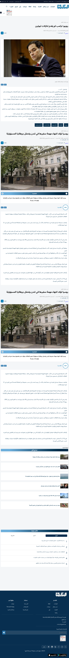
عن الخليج (64, 619)
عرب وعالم (46, 6)
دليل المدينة (25, 610)
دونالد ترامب (47, 125)
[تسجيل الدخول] (20, 1)
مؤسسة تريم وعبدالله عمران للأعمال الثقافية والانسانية (54, 617)
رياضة (34, 6)
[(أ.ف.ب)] (65, 207)
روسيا (66, 125)
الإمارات (52, 6)
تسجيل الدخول (17, 1)
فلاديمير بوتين (39, 125)
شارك (5, 33)
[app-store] (52, 655)
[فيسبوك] (7, 1)
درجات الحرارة (46, 1)
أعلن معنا (26, 604)
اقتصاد (39, 6)
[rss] (55, 647)
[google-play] (62, 655)
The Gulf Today (10, 607)
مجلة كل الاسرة (11, 610)
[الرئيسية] (61, 596)
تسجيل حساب (11, 1)
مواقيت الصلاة (51, 1)
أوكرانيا (60, 125)
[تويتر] (5, 1)
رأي (20, 6)
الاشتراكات (25, 607)
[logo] (63, 6)
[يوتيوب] (0, 1)
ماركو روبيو (54, 125)
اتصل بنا (64, 622)
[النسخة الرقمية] (9, 13)
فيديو (16, 6)
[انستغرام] (2, 1)
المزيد (11, 6)
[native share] (2, 33)
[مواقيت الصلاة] (1, 13)
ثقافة (30, 6)
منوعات (25, 6)
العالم (62, 22)
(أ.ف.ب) (59, 207)
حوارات (12, 604)
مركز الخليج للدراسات (61, 624)
